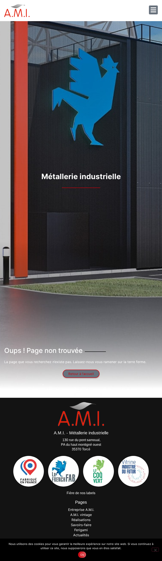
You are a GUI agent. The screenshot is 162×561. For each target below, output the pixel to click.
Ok (82, 554)
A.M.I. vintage (81, 515)
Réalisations (81, 520)
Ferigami (81, 530)
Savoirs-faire (81, 525)
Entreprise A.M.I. (81, 510)
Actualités (81, 535)
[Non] (155, 549)
